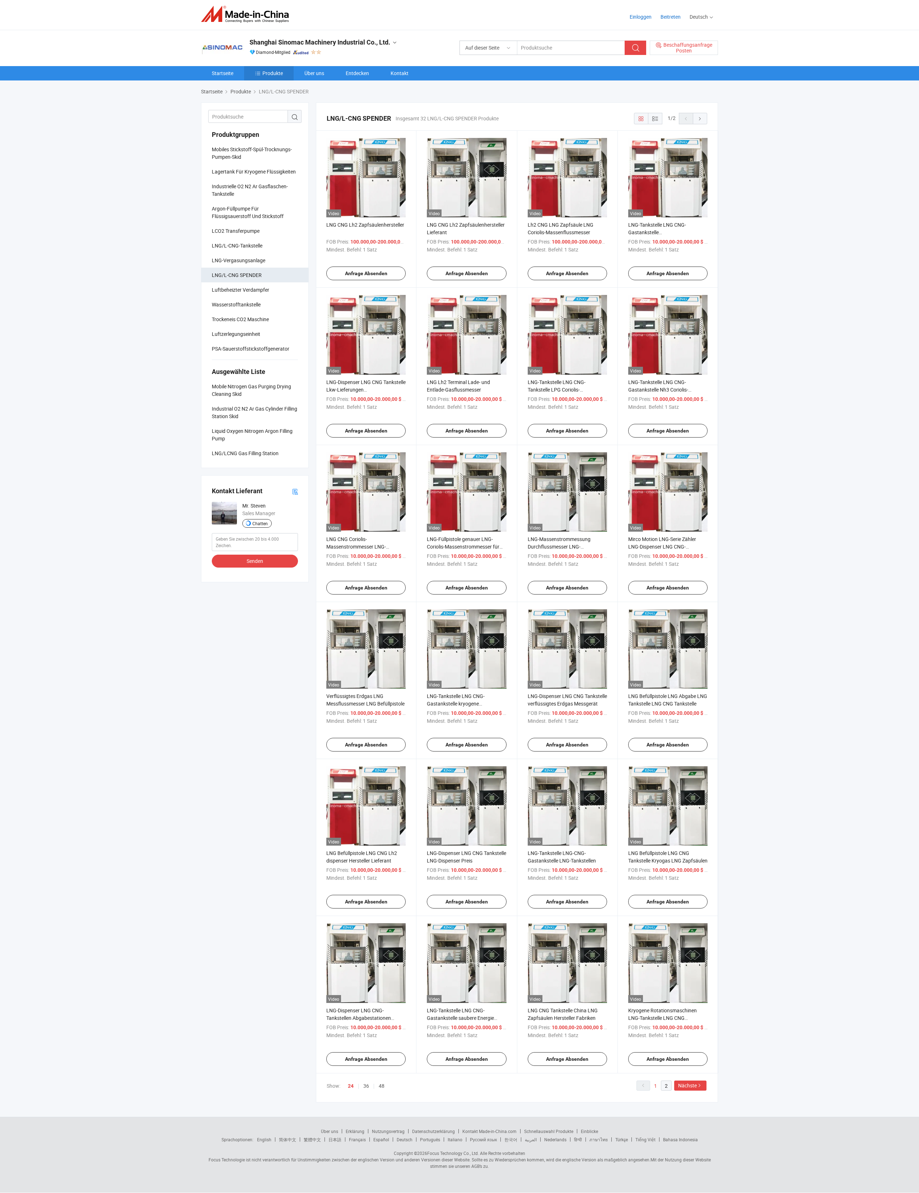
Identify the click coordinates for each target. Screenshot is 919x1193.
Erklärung (355, 1131)
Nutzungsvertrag (388, 1131)
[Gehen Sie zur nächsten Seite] (700, 118)
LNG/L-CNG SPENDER (237, 275)
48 (381, 1085)
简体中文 (287, 1139)
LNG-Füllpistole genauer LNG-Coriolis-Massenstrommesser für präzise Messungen (463, 547)
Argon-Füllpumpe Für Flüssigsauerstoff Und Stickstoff (248, 212)
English (264, 1139)
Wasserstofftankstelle (236, 304)
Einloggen (641, 16)
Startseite (222, 73)
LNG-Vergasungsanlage (238, 260)
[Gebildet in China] (247, 14)
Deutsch (404, 1139)
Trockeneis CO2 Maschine (240, 319)
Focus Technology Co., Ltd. (453, 1153)
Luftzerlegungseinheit (236, 333)
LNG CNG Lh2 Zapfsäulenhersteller (365, 224)
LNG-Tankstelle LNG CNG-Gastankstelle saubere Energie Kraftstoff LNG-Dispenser (460, 1018)
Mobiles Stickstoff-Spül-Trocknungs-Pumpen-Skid (252, 153)
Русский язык (483, 1139)
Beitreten (671, 16)
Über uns (314, 73)
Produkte (272, 73)
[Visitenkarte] (295, 491)
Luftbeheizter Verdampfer (240, 289)
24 (351, 1086)
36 (366, 1085)
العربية (531, 1139)
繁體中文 (312, 1139)
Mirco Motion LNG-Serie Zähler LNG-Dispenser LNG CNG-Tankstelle (662, 547)
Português (430, 1139)
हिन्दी (578, 1139)
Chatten (260, 523)
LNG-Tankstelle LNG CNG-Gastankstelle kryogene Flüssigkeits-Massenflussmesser (463, 704)
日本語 (334, 1139)
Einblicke (589, 1131)
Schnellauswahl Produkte (548, 1131)
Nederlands (555, 1139)
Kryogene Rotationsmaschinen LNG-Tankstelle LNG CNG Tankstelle (662, 1018)
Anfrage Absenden (366, 273)
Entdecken (357, 73)
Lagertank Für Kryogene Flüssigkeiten (254, 171)
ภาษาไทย (598, 1139)
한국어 (510, 1139)
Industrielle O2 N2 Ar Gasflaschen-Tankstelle (250, 190)
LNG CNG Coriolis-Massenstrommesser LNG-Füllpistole (356, 547)
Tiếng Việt (645, 1139)
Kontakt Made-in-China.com (489, 1131)
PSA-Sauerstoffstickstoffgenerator (250, 348)
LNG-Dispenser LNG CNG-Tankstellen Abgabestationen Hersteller (358, 1018)
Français (357, 1139)
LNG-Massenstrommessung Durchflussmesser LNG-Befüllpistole (559, 547)
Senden (255, 561)
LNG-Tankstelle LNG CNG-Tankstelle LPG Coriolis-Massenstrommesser (557, 390)
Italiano (455, 1139)
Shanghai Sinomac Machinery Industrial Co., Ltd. (319, 42)
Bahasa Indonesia (680, 1139)
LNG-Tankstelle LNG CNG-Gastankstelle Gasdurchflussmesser (657, 232)
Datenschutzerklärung (433, 1131)
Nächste (687, 1085)
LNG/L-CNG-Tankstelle (237, 245)
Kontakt (400, 73)
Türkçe (621, 1139)
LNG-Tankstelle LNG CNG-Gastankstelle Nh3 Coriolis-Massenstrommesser (658, 390)
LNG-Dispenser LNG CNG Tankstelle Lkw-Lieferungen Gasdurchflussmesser (366, 390)
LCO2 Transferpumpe (236, 230)
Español (381, 1139)
